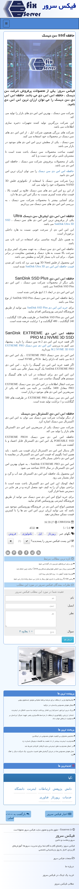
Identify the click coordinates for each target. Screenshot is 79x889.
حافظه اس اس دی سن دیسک (56, 171)
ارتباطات (44, 788)
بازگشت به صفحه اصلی (16, 816)
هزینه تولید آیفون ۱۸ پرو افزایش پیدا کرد (56, 574)
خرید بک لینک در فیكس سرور (58, 875)
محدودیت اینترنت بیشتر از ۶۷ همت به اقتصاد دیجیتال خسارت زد (48, 741)
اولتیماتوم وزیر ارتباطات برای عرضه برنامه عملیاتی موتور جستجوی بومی (46, 700)
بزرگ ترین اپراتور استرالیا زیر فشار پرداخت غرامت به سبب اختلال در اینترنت (43, 710)
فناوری (44, 797)
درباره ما (69, 866)
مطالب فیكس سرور (64, 883)
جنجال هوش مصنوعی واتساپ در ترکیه (59, 705)
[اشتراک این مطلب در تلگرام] (32, 552)
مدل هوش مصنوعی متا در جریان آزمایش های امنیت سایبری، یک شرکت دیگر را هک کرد (41, 753)
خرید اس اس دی (47, 307)
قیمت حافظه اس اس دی (50, 266)
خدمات (67, 797)
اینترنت (31, 788)
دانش (68, 788)
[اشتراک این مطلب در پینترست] (14, 552)
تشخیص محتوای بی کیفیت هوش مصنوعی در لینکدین (53, 736)
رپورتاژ (52, 533)
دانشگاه (19, 788)
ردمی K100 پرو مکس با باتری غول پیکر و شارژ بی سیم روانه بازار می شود (43, 579)
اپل (40, 533)
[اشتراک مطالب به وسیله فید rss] (38, 552)
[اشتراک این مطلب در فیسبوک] (26, 552)
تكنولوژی (27, 533)
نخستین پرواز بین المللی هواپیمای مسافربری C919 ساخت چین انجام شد (44, 569)
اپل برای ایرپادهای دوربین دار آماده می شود (56, 564)
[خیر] (11, 541)
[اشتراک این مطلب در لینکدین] (8, 552)
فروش (12, 533)
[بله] (27, 541)
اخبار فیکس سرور (57, 814)
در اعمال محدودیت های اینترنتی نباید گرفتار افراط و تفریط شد (49, 746)
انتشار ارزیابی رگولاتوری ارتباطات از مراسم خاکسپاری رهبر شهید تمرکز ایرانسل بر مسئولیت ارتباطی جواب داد (41, 716)
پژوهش (57, 788)
